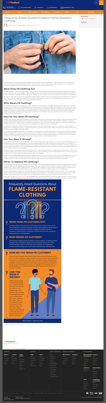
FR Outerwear (56, 12)
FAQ (46, 393)
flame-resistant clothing (21, 176)
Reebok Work (53, 363)
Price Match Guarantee (38, 393)
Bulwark (6, 358)
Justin (51, 360)
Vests (85, 379)
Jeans (32, 354)
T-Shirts (14, 354)
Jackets (95, 354)
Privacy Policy (23, 393)
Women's (67, 12)
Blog (5, 393)
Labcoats (86, 367)
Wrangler (22, 368)
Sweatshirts (96, 367)
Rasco (5, 363)
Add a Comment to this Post (11, 343)
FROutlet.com (12, 25)
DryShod (52, 358)
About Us (9, 393)
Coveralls (75, 354)
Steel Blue (53, 365)
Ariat (5, 356)
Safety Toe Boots (33, 12)
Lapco (5, 362)
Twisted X (52, 373)
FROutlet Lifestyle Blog (89, 18)
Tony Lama (53, 371)
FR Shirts (7, 12)
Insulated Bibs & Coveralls (88, 355)
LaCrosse (52, 362)
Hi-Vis (77, 12)
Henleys (6, 354)
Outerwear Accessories (96, 380)
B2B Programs (16, 393)
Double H (52, 356)
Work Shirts (21, 355)
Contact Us (30, 393)
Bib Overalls (66, 354)
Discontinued (91, 12)
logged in (12, 348)
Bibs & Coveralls (45, 12)
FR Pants (19, 12)
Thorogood (53, 367)
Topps (85, 371)
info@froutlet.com (19, 397)
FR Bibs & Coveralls (68, 351)
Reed (20, 367)
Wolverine (53, 374)
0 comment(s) (34, 25)
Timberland (53, 369)
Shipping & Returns (52, 393)
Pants (41, 354)
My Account (60, 393)
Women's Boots (54, 376)
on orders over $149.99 (11, 7)
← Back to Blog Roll (9, 15)
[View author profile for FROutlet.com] (5, 25)
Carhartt (6, 360)
